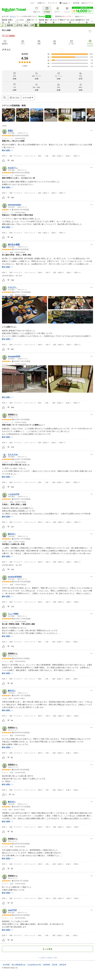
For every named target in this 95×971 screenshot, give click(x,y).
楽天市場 (76, 3)
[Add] (90, 31)
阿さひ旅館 (6, 30)
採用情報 (46, 965)
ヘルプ (32, 3)
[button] (8, 115)
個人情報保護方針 (19, 965)
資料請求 (62, 965)
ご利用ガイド (41, 3)
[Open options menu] (91, 130)
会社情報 (6, 965)
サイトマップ (52, 3)
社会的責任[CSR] (34, 965)
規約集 (54, 965)
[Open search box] (4, 97)
